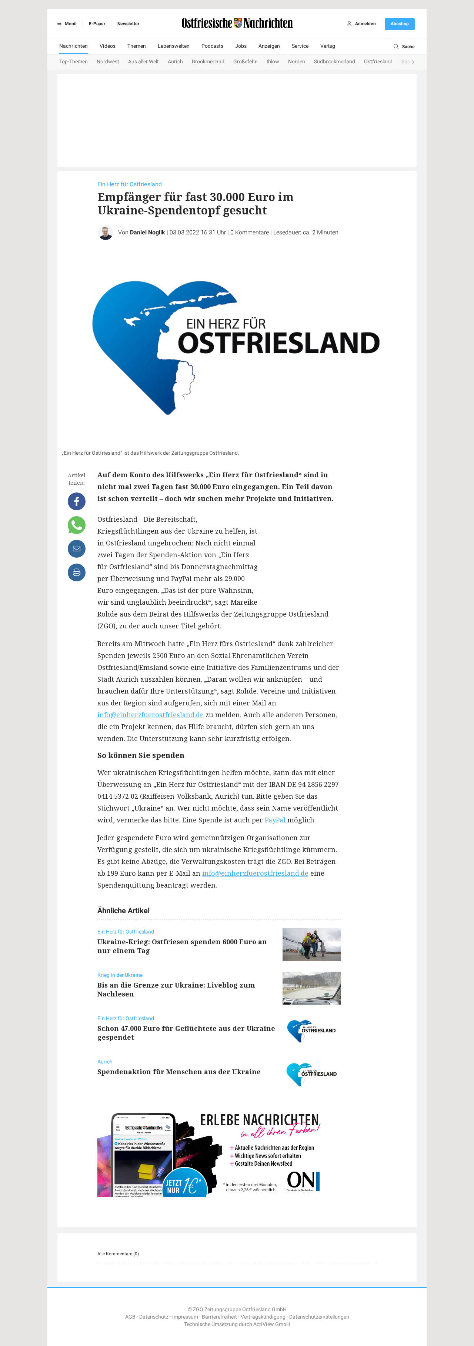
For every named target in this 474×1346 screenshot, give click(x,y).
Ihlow (273, 62)
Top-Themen (73, 62)
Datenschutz (153, 1317)
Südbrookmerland (334, 62)
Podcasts (212, 46)
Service (300, 46)
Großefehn (245, 62)
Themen (136, 46)
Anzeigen (269, 46)
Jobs (241, 46)
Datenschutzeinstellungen (319, 1317)
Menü (70, 23)
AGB (130, 1317)
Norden (296, 62)
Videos (108, 46)
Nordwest (108, 62)
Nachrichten (73, 46)
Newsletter (128, 24)
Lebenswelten (174, 46)
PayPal (275, 819)
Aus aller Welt (143, 62)
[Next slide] (406, 62)
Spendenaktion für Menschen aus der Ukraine (179, 1071)
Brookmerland (208, 62)
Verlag (327, 46)
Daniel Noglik (147, 232)
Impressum (185, 1317)
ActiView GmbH (271, 1324)
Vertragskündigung (263, 1317)
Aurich (175, 62)
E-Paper (97, 24)
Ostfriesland (378, 62)
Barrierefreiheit (219, 1317)
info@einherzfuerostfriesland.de (150, 714)
